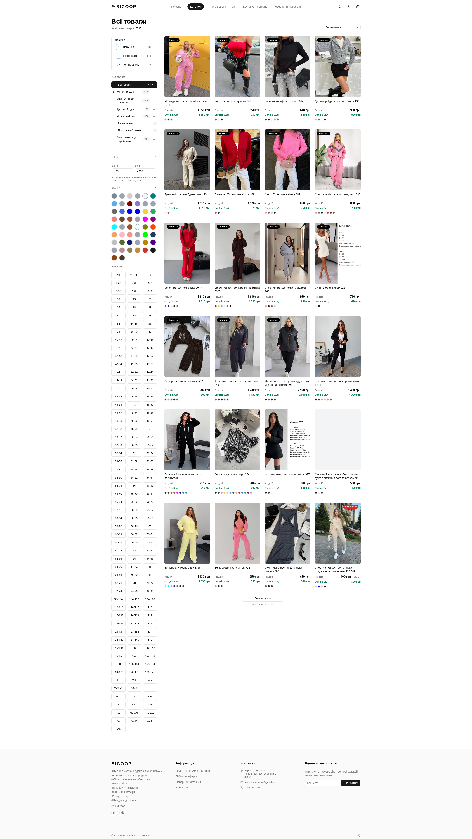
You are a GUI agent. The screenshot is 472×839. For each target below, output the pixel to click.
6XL (134, 291)
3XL (150, 275)
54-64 (150, 477)
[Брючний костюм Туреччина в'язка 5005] (237, 253)
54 (118, 469)
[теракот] (137, 243)
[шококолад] (114, 258)
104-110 (134, 599)
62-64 (150, 550)
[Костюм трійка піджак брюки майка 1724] (338, 346)
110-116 (118, 607)
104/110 (150, 599)
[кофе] (130, 219)
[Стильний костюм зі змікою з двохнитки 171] (187, 439)
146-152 (150, 648)
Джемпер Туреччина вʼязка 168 (234, 194)
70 (134, 583)
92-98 (150, 591)
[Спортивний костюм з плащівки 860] (287, 253)
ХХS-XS (118, 688)
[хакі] (130, 250)
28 (134, 307)
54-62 (134, 477)
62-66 (118, 558)
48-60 (134, 421)
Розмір (116, 266)
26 (149, 299)
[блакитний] (114, 204)
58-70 (118, 526)
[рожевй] (137, 235)
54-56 (134, 469)
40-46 (150, 340)
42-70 (150, 364)
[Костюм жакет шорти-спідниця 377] (287, 439)
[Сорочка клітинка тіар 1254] (237, 439)
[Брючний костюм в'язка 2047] (187, 253)
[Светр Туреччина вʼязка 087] (287, 159)
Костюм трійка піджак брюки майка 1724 (337, 382)
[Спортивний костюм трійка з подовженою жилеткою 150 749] (338, 533)
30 (118, 315)
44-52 (134, 380)
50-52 (118, 437)
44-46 (150, 372)
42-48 (118, 356)
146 (134, 648)
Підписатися (351, 783)
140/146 (118, 648)
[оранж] (153, 227)
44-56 (150, 380)
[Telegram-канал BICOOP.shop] (122, 813)
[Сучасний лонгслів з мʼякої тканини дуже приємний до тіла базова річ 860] (338, 439)
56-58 (150, 486)
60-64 (150, 534)
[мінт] (114, 227)
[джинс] (122, 212)
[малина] (145, 219)
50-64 (118, 453)
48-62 (150, 421)
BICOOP (126, 6)
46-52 (118, 396)
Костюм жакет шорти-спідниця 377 (287, 474)
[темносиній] (130, 243)
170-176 (134, 672)
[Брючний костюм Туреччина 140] (187, 159)
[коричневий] (122, 219)
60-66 (134, 542)
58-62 (150, 510)
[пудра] (122, 235)
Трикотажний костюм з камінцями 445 (236, 382)
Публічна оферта (186, 776)
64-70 (118, 567)
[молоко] (137, 227)
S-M (150, 704)
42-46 (150, 348)
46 (118, 388)
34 (118, 323)
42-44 (134, 348)
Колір (115, 188)
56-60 (134, 494)
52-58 (134, 461)
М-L (134, 680)
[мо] (122, 227)
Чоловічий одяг (127, 116)
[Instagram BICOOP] (114, 813)
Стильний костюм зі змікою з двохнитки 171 (183, 476)
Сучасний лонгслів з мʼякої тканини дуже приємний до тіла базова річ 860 (337, 476)
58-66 (134, 518)
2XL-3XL (134, 275)
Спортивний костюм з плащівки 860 (285, 289)
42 (118, 348)
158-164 (134, 664)
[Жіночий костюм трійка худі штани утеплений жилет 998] (287, 346)
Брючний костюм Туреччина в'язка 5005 (237, 289)
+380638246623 (252, 787)
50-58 (118, 445)
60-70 (150, 542)
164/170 (118, 672)
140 (150, 640)
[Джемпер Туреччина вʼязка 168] (237, 159)
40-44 (134, 340)
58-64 (118, 518)
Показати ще (262, 598)
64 (134, 558)
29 (149, 307)
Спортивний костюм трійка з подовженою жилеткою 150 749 (335, 569)
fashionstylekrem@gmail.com (260, 782)
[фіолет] (153, 243)
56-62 (150, 494)
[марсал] (153, 219)
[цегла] (137, 250)
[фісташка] (114, 250)
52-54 (150, 453)
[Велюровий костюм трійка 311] (237, 533)
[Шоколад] (122, 258)
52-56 (118, 461)
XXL (118, 729)
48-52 (118, 413)
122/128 (134, 623)
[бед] (122, 196)
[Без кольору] (137, 196)
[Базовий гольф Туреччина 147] (287, 66)
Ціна (114, 157)
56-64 (118, 502)
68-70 (118, 583)
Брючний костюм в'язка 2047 (183, 287)
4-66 (118, 283)
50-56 (150, 437)
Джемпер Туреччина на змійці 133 (337, 101)
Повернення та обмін (287, 6)
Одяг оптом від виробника (126, 139)
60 (149, 526)
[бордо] (130, 204)
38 (118, 332)
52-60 (150, 461)
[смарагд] (122, 243)
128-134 (118, 631)
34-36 (134, 323)
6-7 (150, 283)
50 (149, 429)
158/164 (150, 664)
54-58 (150, 469)
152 (134, 656)
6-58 (118, 291)
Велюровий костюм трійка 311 (234, 567)
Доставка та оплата (255, 6)
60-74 (118, 550)
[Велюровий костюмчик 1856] (187, 533)
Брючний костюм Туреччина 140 (185, 194)
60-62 (118, 534)
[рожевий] (130, 235)
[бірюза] (153, 196)
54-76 (118, 486)
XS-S (150, 721)
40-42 (118, 340)
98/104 (118, 599)
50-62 (150, 445)
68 (149, 575)
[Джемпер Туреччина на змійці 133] (338, 66)
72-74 (118, 591)
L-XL (118, 696)
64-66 (150, 558)
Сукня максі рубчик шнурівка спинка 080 (283, 569)
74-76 (134, 591)
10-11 (118, 299)
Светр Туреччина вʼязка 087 (282, 194)
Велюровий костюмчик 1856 (182, 567)
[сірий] (114, 243)
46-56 (150, 396)
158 (118, 664)
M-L (150, 696)
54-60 (118, 477)
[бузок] (137, 204)
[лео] (137, 219)
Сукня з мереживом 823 (330, 287)
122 (150, 615)
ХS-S (134, 688)
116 (150, 607)
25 (134, 299)
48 (134, 405)
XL (118, 712)
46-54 (134, 396)
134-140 (118, 640)
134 (150, 631)
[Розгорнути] (113, 92)
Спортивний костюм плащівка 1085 (337, 194)
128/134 (134, 631)
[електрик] (137, 212)
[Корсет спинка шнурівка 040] (237, 66)
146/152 (118, 656)
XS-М (134, 721)
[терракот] (145, 243)
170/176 (150, 672)
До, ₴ (137, 165)
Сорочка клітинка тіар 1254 (232, 474)
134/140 (134, 640)
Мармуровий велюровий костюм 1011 (185, 102)
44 (118, 372)
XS (118, 721)
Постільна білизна (129, 130)
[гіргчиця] (145, 204)
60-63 (134, 534)
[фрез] (122, 250)
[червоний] (145, 250)
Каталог (195, 6)
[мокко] (130, 227)
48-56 (150, 413)
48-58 (118, 421)
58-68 (150, 518)
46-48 (134, 388)
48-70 (134, 429)
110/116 (134, 607)
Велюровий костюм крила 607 (183, 381)
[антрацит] (114, 196)
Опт (234, 6)
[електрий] (130, 212)
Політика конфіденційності (193, 771)
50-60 (134, 445)
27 (118, 307)
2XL (118, 275)
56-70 (134, 502)
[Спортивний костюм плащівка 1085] (338, 159)
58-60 (134, 510)
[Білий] (145, 196)
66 (149, 567)
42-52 (150, 356)
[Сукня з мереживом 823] (338, 253)
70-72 (150, 583)
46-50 (150, 388)
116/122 (134, 615)
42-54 (118, 364)
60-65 (118, 542)
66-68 (118, 575)
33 (149, 315)
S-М (134, 704)
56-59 (118, 494)
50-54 (134, 437)
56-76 (150, 502)
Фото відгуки (218, 6)
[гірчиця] (153, 204)
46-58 (118, 405)
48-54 (134, 413)
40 (149, 332)
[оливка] (145, 227)
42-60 (134, 364)
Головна (176, 6)
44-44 (134, 372)
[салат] (145, 235)
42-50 (134, 356)
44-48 (118, 380)
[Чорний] (153, 250)
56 (134, 486)
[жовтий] (145, 212)
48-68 (118, 429)
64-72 (134, 567)
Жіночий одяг (125, 92)
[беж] (130, 196)
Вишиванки (125, 123)
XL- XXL (134, 712)
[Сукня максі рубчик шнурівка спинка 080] (287, 533)
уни (150, 680)
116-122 (118, 615)
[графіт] (114, 212)
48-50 (150, 405)
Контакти (182, 787)
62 (134, 550)
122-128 (118, 623)
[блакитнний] (122, 204)
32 (134, 315)
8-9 (150, 291)
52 (134, 453)
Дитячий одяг (125, 109)
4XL (134, 283)
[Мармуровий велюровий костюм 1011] (187, 66)
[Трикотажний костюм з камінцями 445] (237, 346)
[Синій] (153, 235)
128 (150, 623)
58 (118, 510)
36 (149, 323)
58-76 (134, 526)
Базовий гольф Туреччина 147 (284, 101)
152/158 (150, 656)
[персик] (114, 235)
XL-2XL (150, 712)
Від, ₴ (115, 165)
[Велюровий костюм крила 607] (187, 346)
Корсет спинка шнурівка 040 (233, 101)
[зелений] (153, 212)
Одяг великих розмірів (125, 100)
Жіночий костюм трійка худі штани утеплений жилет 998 (287, 382)
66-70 (134, 575)
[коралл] (114, 219)
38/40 (134, 332)
